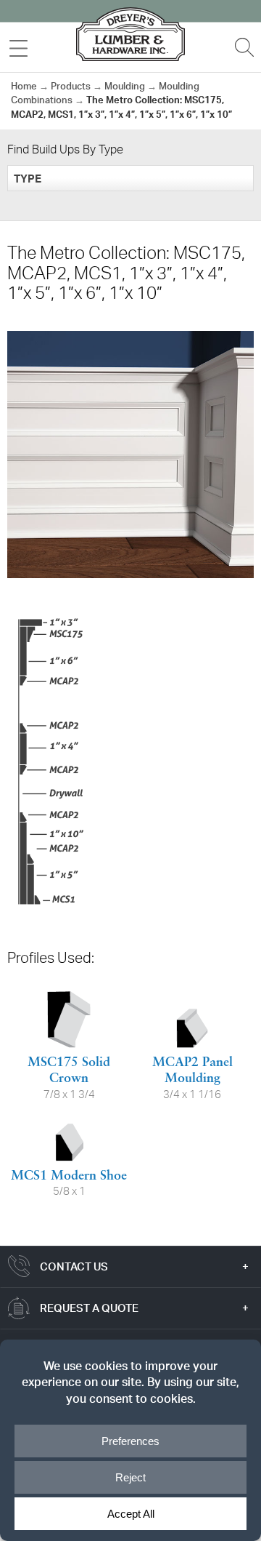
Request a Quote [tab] (89, 1308)
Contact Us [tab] (74, 1266)
